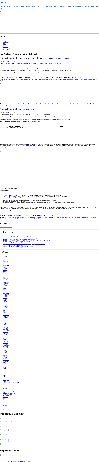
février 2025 (5, 273)
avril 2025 (5, 271)
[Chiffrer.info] (3, 441)
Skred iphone (17, 105)
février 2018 (5, 356)
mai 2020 (5, 323)
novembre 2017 (6, 360)
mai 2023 (5, 287)
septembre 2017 (6, 362)
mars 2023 (5, 289)
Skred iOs (11, 105)
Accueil (4, 39)
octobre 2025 (5, 264)
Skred (71, 103)
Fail (3, 386)
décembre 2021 (6, 305)
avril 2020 (5, 324)
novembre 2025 (6, 262)
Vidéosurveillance (6, 48)
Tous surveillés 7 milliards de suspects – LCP (12, 247)
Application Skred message (40, 103)
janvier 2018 (5, 357)
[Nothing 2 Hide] (1, 445)
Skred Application (91, 103)
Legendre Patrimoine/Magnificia (9, 393)
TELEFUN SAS (28, 119)
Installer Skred (67, 103)
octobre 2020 (5, 317)
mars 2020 (5, 326)
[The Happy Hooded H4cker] (4, 436)
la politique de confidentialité (52, 148)
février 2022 (5, 302)
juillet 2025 (5, 267)
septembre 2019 (6, 333)
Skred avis (2, 218)
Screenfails (5, 403)
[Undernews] (3, 424)
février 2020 (5, 327)
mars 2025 (5, 272)
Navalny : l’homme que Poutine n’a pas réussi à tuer (14, 245)
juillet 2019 (5, 335)
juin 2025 (5, 268)
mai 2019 (5, 338)
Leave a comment (47, 105)
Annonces (5, 381)
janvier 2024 (5, 279)
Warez (4, 45)
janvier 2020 (5, 328)
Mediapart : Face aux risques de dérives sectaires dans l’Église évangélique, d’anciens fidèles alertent (24, 244)
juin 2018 (5, 351)
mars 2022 (5, 301)
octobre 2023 (5, 283)
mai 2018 (5, 352)
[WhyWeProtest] (5, 431)
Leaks (4, 43)
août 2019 (5, 334)
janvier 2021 (5, 313)
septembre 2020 (6, 318)
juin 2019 (5, 336)
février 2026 (5, 261)
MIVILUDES (6, 395)
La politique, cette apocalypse (9, 391)
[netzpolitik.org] (6, 419)
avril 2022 (5, 300)
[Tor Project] (1, 436)
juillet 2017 (5, 364)
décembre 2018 (6, 344)
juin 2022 (5, 299)
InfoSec (5, 103)
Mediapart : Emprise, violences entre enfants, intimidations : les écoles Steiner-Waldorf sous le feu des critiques (26, 240)
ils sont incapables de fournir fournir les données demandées (79, 79)
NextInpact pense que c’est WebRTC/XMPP (12, 195)
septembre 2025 (6, 265)
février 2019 (5, 341)
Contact (4, 50)
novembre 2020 (6, 316)
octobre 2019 (5, 332)
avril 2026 (5, 259)
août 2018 (5, 349)
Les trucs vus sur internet (13, 103)
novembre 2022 (6, 294)
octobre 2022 (5, 295)
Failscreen (5, 387)
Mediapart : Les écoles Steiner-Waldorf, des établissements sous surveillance (19, 239)
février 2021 (5, 312)
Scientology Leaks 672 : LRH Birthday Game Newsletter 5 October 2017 (18, 236)
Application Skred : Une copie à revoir (23, 63)
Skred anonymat (83, 103)
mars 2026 (5, 260)
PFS (63, 208)
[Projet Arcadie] (8, 436)
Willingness (20, 461)
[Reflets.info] (9, 424)
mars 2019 (5, 340)
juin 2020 (5, 322)
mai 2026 (5, 257)
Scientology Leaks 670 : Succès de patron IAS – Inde (14, 242)
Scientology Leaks (7, 401)
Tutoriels (4, 406)
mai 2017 (5, 367)
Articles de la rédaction (7, 383)
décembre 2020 (6, 315)
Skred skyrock (40, 105)
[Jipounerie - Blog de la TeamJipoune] (9, 421)
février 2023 (5, 290)
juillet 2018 (5, 350)
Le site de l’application (7, 148)
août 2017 (5, 363)
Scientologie (5, 400)
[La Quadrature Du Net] (7, 441)
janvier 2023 (5, 292)
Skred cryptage (5, 105)
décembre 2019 (6, 329)
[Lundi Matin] (3, 421)
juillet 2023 (5, 284)
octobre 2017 (5, 361)
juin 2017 (5, 366)
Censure (4, 384)
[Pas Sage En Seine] (1, 441)
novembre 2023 (6, 282)
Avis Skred (60, 103)
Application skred (30, 103)
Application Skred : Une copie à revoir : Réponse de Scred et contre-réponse (35, 58)
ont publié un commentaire (50, 63)
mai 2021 (5, 309)
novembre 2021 (6, 306)
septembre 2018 (6, 347)
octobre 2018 (5, 346)
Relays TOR (5, 47)
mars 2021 (5, 311)
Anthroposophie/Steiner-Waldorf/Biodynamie (12, 382)
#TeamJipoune (6, 42)
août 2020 (5, 319)
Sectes (4, 404)
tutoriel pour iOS (32, 210)
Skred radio (33, 105)
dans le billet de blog (43, 68)
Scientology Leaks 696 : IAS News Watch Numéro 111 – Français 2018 (18, 246)
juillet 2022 (5, 298)
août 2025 (5, 266)
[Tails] (1, 431)
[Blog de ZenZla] (8, 427)
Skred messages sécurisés (25, 105)
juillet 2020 (5, 321)
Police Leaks (5, 397)
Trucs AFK (5, 405)
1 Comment (49, 218)
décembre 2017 (6, 358)
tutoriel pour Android (23, 210)
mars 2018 (5, 355)
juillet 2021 (5, 307)
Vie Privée (21, 217)
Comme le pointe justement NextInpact (25, 145)
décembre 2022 (6, 293)
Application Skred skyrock (52, 103)
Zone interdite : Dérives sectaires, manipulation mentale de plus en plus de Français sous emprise (23, 238)
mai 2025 (5, 270)
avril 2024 (5, 276)
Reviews (4, 399)
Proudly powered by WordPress (7, 461)
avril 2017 (5, 368)
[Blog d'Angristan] (3, 427)
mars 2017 (5, 369)
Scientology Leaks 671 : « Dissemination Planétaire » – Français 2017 (17, 241)
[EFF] (9, 431)
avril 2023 (5, 288)
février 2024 (5, 278)
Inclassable (5, 388)
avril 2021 (5, 310)
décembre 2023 (6, 281)
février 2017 (5, 371)
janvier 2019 (5, 343)
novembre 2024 (6, 274)
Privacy (4, 41)
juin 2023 (5, 285)
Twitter (4, 44)
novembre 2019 (6, 330)
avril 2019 (5, 339)
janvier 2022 (5, 304)
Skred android (76, 103)
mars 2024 (5, 277)
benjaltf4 (4, 2)
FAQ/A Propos (6, 49)
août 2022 (5, 296)
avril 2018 (5, 354)
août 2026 (5, 256)
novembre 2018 (6, 345)
